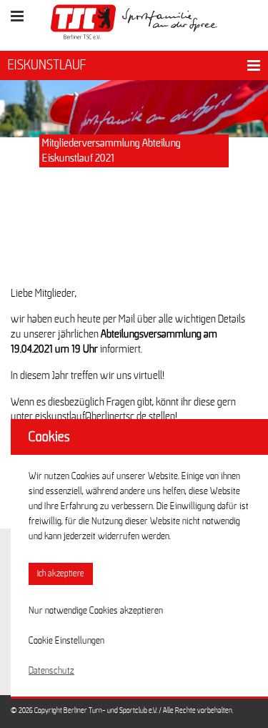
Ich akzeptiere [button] (60, 574)
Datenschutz (51, 671)
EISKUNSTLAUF (47, 65)
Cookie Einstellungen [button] (66, 641)
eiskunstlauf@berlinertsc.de (91, 416)
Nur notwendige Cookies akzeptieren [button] (96, 611)
